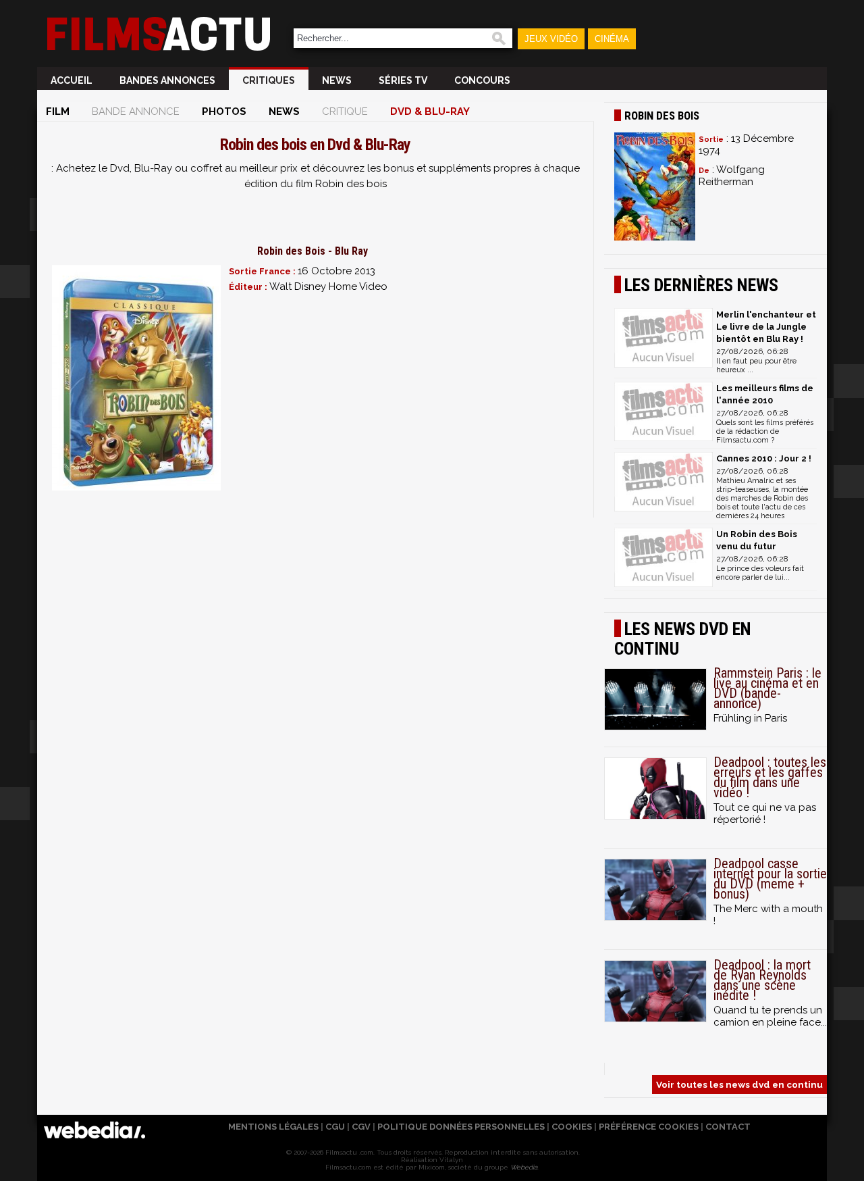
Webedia (523, 1167)
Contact (728, 1127)
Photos (224, 111)
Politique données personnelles (461, 1127)
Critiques (268, 80)
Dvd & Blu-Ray (430, 111)
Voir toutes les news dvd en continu (739, 1084)
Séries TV (403, 80)
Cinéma (612, 39)
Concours (482, 80)
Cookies (571, 1127)
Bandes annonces (167, 80)
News (337, 80)
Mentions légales (273, 1127)
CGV (361, 1127)
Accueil (71, 80)
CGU (335, 1127)
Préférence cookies (649, 1127)
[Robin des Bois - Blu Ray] (136, 377)
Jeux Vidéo (551, 39)
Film (58, 111)
